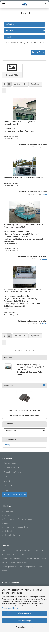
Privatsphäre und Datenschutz (16, 527)
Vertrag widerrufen (15, 495)
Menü (4, 4)
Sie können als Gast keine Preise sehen (24, 415)
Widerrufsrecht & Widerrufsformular (18, 519)
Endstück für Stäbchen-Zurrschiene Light (24, 410)
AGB (6, 523)
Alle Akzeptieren (24, 613)
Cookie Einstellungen (12, 535)
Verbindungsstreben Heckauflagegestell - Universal (23, 177)
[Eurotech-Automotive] (24, 4)
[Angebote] (44, 385)
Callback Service (10, 531)
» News (5, 477)
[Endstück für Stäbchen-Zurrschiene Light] (24, 398)
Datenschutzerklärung (10, 608)
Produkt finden (38, 52)
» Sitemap (6, 490)
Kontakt (7, 515)
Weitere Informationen (24, 627)
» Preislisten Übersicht (10, 463)
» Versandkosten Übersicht (12, 468)
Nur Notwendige (24, 621)
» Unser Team (7, 481)
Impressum (8, 511)
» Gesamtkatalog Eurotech (12, 472)
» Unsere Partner (8, 485)
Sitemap (7, 445)
